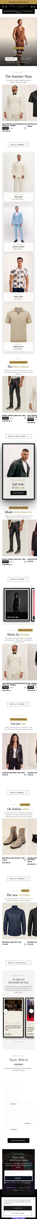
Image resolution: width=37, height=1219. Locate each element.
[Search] (6, 7)
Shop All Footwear (17, 878)
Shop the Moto (18, 493)
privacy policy (28, 1183)
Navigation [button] (3, 7)
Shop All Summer (17, 145)
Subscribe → (18, 1179)
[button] (4, 2)
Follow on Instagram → (19, 1141)
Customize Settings (17, 1213)
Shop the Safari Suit (18, 59)
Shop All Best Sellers (17, 436)
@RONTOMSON (18, 1064)
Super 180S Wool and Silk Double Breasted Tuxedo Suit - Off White (14, 124)
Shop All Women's (17, 792)
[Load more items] (18, 1133)
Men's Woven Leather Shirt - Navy (11, 942)
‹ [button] (5, 1011)
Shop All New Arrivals (17, 963)
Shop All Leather (17, 579)
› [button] (31, 1011)
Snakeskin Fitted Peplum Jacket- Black (13, 773)
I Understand (17, 1208)
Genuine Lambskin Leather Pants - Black (14, 415)
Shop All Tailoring (17, 704)
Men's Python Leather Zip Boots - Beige (13, 858)
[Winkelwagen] (34, 7)
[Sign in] (32, 7)
